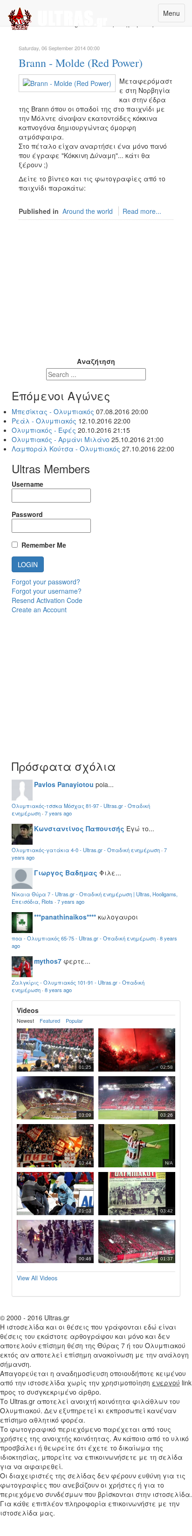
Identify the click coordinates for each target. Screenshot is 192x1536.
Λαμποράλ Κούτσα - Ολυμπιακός (67, 448)
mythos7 (48, 961)
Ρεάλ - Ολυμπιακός (44, 420)
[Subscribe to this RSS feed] (166, 33)
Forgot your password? (46, 581)
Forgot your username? (47, 591)
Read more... (142, 211)
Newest (25, 1020)
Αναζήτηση (96, 361)
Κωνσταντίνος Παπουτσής (79, 828)
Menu (171, 13)
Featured (50, 1020)
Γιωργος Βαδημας (65, 872)
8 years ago (58, 989)
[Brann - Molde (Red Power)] (67, 82)
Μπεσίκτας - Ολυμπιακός (53, 411)
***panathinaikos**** (65, 916)
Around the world (87, 211)
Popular (74, 1020)
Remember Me (42, 545)
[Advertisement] (96, 296)
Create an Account (39, 609)
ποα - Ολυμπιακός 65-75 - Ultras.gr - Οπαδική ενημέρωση (84, 938)
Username (27, 484)
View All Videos (37, 1278)
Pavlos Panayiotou (64, 784)
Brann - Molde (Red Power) (81, 62)
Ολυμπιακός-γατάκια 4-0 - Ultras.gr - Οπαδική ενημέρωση (86, 850)
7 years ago (58, 813)
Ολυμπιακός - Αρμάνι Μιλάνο (61, 439)
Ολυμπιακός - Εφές (44, 430)
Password (27, 514)
